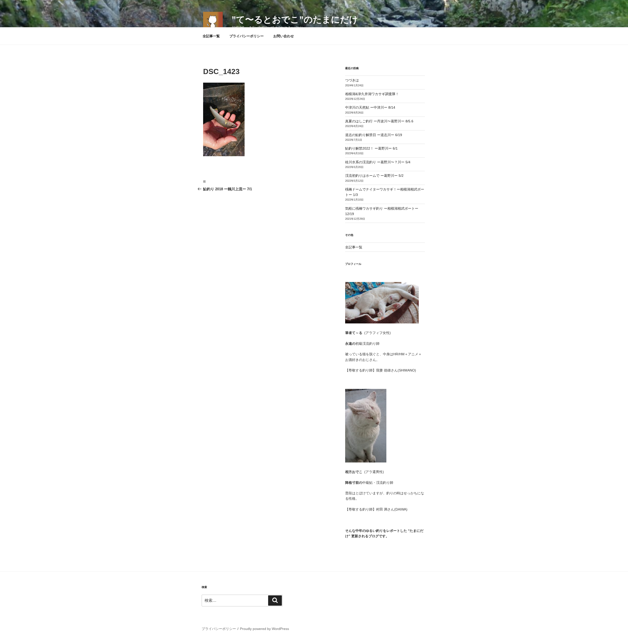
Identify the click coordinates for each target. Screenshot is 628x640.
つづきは (352, 80)
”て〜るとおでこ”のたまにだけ (295, 19)
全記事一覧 (211, 36)
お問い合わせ (283, 36)
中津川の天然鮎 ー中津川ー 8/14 (370, 107)
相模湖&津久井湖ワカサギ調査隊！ (372, 94)
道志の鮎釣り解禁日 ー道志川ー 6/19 (373, 135)
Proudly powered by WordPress (264, 629)
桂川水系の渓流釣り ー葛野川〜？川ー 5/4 (377, 162)
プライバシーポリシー (246, 36)
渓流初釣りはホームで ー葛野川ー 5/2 (374, 176)
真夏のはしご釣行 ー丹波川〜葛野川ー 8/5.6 (379, 121)
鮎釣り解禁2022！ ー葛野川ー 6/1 (371, 148)
